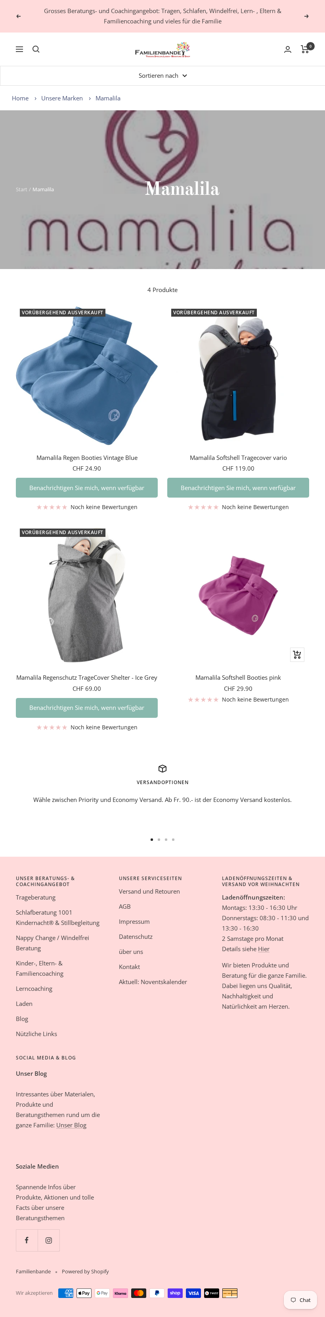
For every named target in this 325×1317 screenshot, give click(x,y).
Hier (264, 949)
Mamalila (108, 98)
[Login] (287, 49)
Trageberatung (35, 897)
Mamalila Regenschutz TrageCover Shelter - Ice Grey (86, 677)
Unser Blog (71, 1125)
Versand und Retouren (149, 891)
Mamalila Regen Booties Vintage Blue (87, 457)
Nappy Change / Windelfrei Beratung (52, 943)
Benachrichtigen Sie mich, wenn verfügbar (86, 488)
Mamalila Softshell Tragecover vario (238, 457)
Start (21, 189)
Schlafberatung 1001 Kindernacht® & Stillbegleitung (57, 917)
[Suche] (36, 49)
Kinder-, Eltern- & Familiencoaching (39, 968)
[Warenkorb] (305, 49)
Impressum (134, 921)
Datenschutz (136, 936)
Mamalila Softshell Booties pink (238, 677)
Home (20, 98)
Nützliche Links (36, 1034)
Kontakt (129, 967)
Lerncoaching (34, 988)
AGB (125, 906)
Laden (24, 1003)
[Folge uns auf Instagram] (48, 1240)
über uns (131, 952)
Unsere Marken (62, 98)
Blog (22, 1019)
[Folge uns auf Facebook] (27, 1240)
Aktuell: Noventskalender (153, 982)
